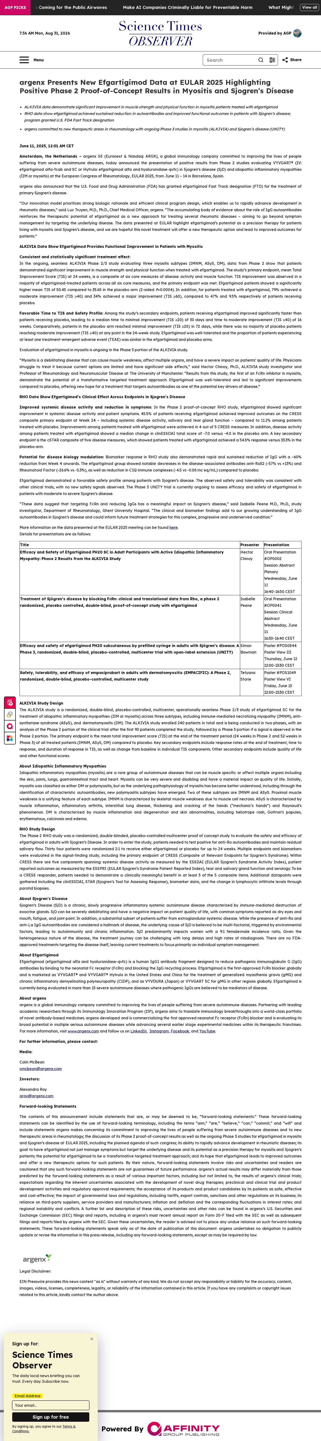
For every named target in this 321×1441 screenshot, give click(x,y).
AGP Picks (15, 7)
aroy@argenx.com (36, 1096)
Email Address (27, 1396)
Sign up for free (51, 1417)
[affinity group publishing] (9, 726)
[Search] (260, 60)
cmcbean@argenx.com (41, 1068)
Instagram (159, 1031)
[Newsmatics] (9, 738)
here (173, 527)
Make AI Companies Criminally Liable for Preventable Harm (188, 7)
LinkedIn (138, 1031)
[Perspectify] (9, 714)
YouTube (207, 1031)
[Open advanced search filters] (272, 60)
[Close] (92, 1339)
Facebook (180, 1031)
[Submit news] (9, 703)
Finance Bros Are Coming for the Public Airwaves (53, 7)
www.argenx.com (83, 1031)
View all (309, 7)
